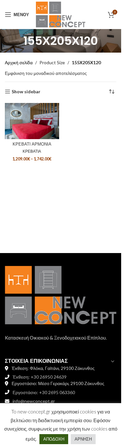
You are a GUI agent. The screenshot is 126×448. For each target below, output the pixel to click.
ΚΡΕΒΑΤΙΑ (32, 151)
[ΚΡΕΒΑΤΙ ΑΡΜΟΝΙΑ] (32, 121)
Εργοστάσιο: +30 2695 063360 (44, 392)
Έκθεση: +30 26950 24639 (40, 377)
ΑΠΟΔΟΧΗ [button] (53, 439)
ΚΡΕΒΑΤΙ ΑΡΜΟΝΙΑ (32, 144)
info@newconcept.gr (34, 401)
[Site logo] (60, 14)
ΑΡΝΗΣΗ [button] (83, 439)
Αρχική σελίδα (19, 62)
